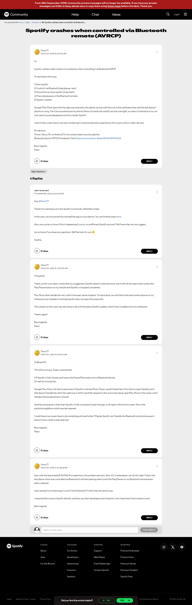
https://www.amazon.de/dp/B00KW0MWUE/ (98, 138)
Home (20, 22)
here (119, 216)
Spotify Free (126, 576)
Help (75, 14)
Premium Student (129, 570)
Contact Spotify (101, 570)
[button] (157, 52)
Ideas (116, 14)
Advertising (72, 563)
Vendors (71, 576)
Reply (149, 161)
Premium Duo (127, 557)
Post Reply (149, 530)
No (108, 600)
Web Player (99, 557)
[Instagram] (164, 547)
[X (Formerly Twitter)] (173, 547)
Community (19, 14)
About (43, 550)
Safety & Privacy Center (26, 599)
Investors (71, 570)
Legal (9, 599)
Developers (73, 557)
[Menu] (185, 14)
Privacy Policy (45, 599)
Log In (177, 14)
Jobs (42, 557)
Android (35, 22)
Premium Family (128, 563)
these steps (114, 6)
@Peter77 (43, 201)
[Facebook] (182, 547)
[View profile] (37, 51)
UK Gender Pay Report (148, 599)
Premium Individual (129, 550)
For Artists (72, 550)
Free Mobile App (102, 563)
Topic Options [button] (37, 171)
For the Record (47, 563)
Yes (122, 600)
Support (98, 550)
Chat (95, 14)
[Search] (168, 14)
